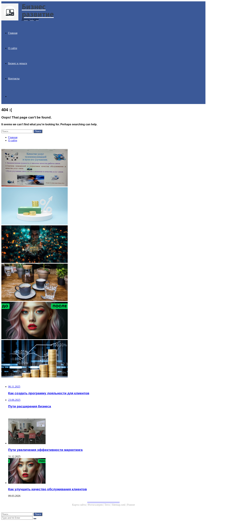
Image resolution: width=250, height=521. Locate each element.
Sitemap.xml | (119, 504)
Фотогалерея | (96, 504)
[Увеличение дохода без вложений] (103, 359)
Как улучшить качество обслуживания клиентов (47, 489)
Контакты (14, 78)
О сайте (12, 48)
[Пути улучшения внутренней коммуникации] (103, 168)
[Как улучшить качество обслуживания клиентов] (103, 321)
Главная (12, 33)
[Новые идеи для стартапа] (103, 283)
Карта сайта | (80, 504)
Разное (131, 504)
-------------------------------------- (103, 501)
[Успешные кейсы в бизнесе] (103, 244)
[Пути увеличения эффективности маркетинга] (106, 432)
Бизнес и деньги (17, 63)
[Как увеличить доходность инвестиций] (103, 206)
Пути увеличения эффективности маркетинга (45, 450)
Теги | (108, 504)
